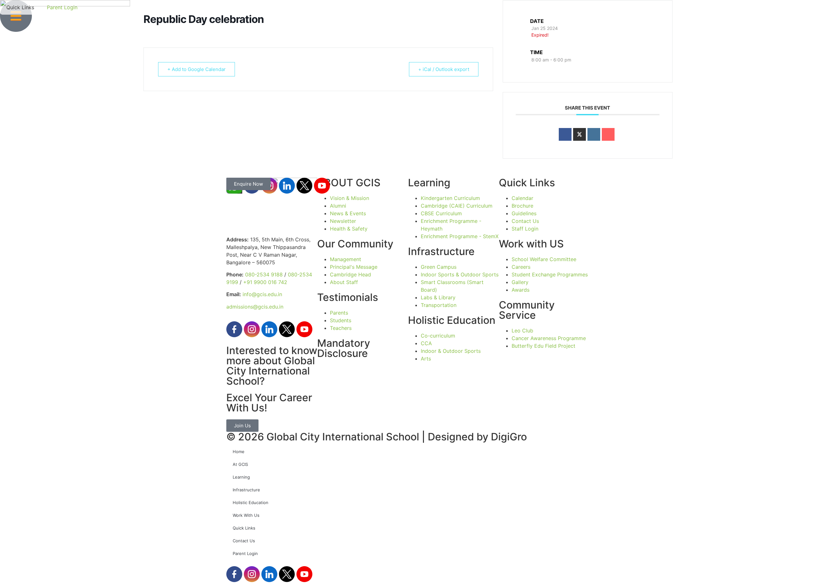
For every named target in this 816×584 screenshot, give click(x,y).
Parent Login (245, 553)
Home (238, 451)
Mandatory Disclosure (343, 348)
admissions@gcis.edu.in (254, 306)
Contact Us (244, 540)
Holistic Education (250, 502)
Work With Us (246, 515)
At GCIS (240, 464)
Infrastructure (246, 489)
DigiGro (509, 437)
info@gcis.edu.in (262, 294)
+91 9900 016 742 (265, 282)
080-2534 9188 (264, 274)
